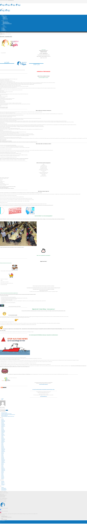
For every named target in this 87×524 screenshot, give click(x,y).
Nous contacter (3, 52)
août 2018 (2, 471)
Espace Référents (3, 29)
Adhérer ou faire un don (5, 21)
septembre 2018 (3, 470)
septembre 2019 (3, 462)
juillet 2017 (2, 478)
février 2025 (2, 423)
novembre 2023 (3, 431)
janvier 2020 (2, 458)
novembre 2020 (3, 449)
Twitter (2, 399)
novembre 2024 (3, 424)
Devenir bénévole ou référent (6, 22)
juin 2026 (2, 418)
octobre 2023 (2, 432)
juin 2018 (2, 473)
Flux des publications (3, 488)
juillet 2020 (2, 453)
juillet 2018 (2, 472)
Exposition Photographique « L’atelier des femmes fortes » (7, 416)
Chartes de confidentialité (4, 519)
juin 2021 (2, 443)
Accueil (2, 8)
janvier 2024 (2, 429)
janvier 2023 (2, 434)
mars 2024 (2, 428)
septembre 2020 (3, 451)
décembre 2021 (3, 438)
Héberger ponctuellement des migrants (7, 23)
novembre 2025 (3, 421)
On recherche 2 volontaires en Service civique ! (6, 413)
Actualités (2, 24)
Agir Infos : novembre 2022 (6, 36)
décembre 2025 (3, 420)
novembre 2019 (3, 460)
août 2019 (2, 463)
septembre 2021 (3, 441)
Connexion (2, 487)
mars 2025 (2, 422)
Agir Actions (2, 481)
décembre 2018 (3, 468)
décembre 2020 (3, 448)
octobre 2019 (2, 461)
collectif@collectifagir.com (11, 0)
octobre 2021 (2, 440)
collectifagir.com (45, 53)
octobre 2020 (2, 450)
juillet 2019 (2, 464)
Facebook (2, 398)
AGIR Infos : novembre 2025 (4, 415)
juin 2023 (2, 433)
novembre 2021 (3, 439)
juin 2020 (2, 454)
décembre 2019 (3, 459)
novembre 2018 (3, 469)
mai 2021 (2, 444)
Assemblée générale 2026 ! (4, 412)
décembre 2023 (3, 430)
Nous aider (2, 20)
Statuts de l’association (5, 18)
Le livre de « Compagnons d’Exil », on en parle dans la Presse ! (8, 414)
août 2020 (2, 452)
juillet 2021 (2, 442)
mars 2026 (2, 419)
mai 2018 (2, 474)
